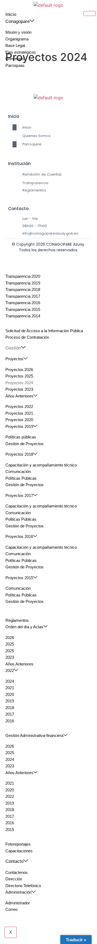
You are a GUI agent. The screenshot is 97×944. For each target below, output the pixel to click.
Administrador (17, 903)
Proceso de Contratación (27, 337)
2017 (9, 714)
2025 (9, 644)
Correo (11, 909)
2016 (9, 721)
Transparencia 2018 (22, 289)
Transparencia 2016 (22, 302)
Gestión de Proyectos (24, 443)
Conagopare (17, 21)
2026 (9, 637)
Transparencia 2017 (22, 296)
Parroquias (15, 65)
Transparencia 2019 (22, 283)
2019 (9, 701)
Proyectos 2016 (19, 536)
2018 (9, 707)
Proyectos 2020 (19, 419)
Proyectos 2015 (19, 577)
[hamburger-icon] (90, 13)
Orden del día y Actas (24, 626)
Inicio (10, 14)
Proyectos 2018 (19, 454)
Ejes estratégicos (20, 52)
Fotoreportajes (18, 844)
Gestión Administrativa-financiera (34, 735)
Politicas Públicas (20, 519)
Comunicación (18, 471)
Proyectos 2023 (19, 389)
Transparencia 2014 (22, 316)
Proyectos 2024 (19, 382)
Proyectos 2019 (19, 426)
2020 (9, 694)
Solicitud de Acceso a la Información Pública (44, 330)
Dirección (13, 879)
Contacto (14, 861)
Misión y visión (18, 32)
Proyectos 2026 (19, 369)
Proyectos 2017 (19, 495)
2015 (9, 829)
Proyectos (14, 358)
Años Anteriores (19, 396)
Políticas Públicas (21, 478)
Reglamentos (17, 620)
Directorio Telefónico (23, 885)
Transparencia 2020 (22, 276)
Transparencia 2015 (22, 309)
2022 (9, 670)
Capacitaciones (19, 851)
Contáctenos (16, 872)
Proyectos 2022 (19, 406)
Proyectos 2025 (19, 376)
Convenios (14, 58)
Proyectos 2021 (19, 413)
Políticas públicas (20, 437)
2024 (9, 681)
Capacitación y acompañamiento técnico (41, 465)
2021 (9, 687)
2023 (9, 657)
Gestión (13, 348)
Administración (18, 892)
